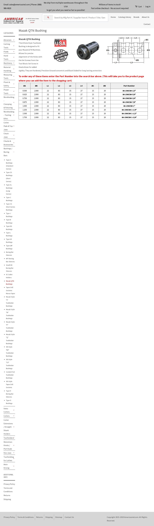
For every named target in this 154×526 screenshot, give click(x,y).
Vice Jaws (7, 453)
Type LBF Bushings (9, 247)
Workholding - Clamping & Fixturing (8, 102)
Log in (147, 6)
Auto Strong (6, 466)
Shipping (7, 499)
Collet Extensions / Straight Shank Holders (8, 427)
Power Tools (6, 91)
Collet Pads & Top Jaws (8, 126)
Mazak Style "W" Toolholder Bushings (10, 314)
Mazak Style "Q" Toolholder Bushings (10, 339)
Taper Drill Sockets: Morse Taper (10, 290)
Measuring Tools (8, 76)
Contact (147, 24)
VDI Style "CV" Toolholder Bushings (10, 364)
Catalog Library (124, 17)
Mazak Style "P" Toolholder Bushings (10, 326)
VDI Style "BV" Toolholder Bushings (10, 351)
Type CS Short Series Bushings (10, 207)
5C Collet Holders (9, 276)
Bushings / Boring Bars (8, 152)
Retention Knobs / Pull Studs (8, 445)
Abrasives (7, 40)
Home (113, 17)
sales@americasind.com (19, 4)
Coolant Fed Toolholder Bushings (10, 375)
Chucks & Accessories (8, 143)
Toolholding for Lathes (8, 459)
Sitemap (58, 517)
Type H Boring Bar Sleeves (9, 394)
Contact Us (69, 517)
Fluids (6, 51)
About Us (145, 17)
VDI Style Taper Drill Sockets (9, 384)
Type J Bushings (9, 214)
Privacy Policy (9, 484)
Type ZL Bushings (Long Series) (9, 189)
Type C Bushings (9, 198)
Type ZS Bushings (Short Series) (9, 177)
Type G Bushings (9, 401)
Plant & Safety (7, 84)
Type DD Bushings (9, 227)
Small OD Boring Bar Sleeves (9, 268)
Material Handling (7, 69)
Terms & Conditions (25, 517)
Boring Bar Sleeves (9, 253)
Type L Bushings (9, 234)
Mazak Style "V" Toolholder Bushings (10, 301)
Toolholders (8, 438)
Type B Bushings (9, 221)
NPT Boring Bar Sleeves (10, 260)
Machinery (8, 63)
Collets (7, 416)
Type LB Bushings (9, 240)
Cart (140, 6)
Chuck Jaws (6, 135)
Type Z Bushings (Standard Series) (9, 164)
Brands (136, 17)
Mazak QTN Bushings (10, 282)
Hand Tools (6, 57)
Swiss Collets (7, 410)
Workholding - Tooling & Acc (8, 115)
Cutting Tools (7, 46)
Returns (7, 495)
